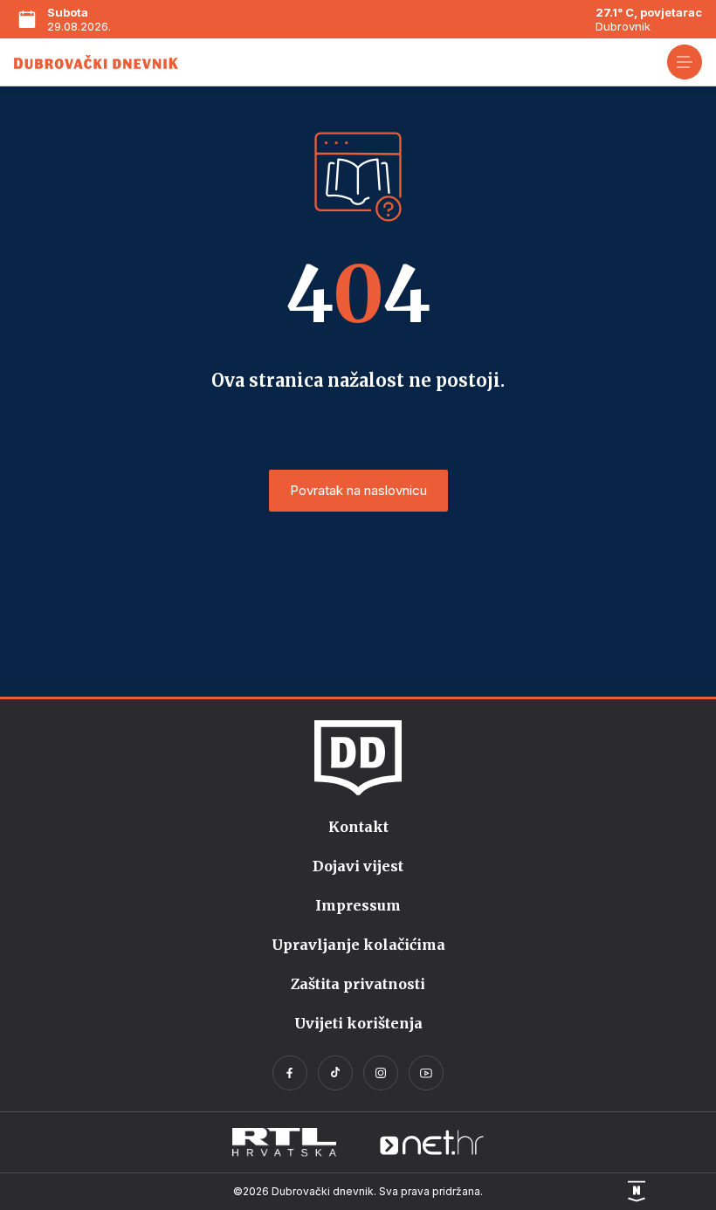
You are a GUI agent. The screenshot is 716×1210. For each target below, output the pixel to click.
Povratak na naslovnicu (358, 490)
